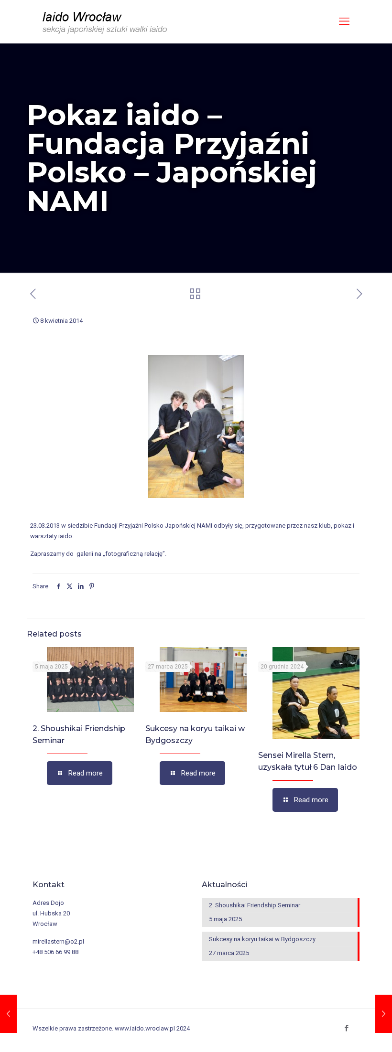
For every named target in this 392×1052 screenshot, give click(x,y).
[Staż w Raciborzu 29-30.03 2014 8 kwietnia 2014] (8, 1014)
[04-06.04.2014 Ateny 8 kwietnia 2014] (383, 1014)
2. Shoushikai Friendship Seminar (254, 905)
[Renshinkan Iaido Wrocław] (106, 21)
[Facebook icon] (346, 1028)
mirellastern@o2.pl (58, 941)
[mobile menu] (344, 21)
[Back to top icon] (353, 1037)
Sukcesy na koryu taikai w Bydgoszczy (262, 939)
